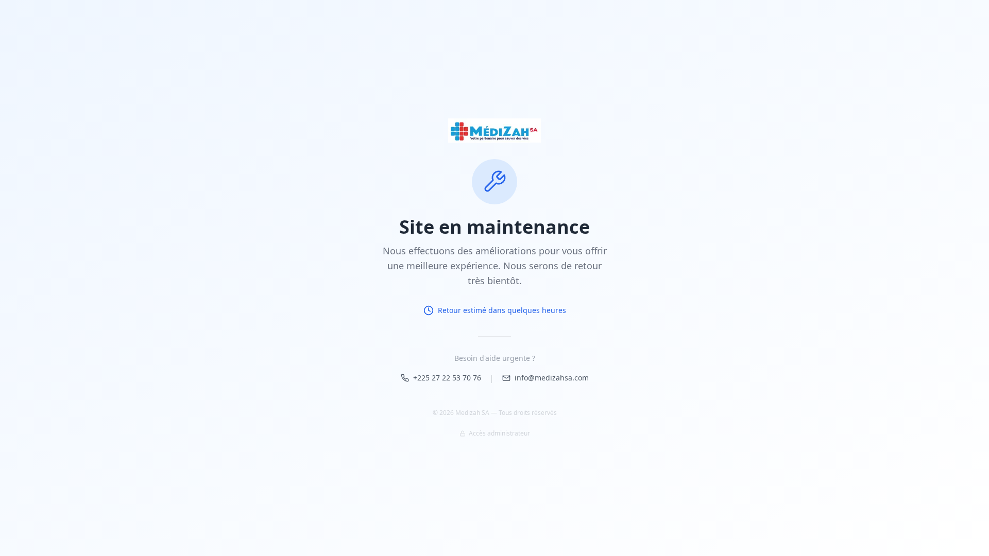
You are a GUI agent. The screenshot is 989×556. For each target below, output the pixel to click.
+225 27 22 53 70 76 (447, 378)
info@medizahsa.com (552, 378)
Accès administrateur (499, 433)
